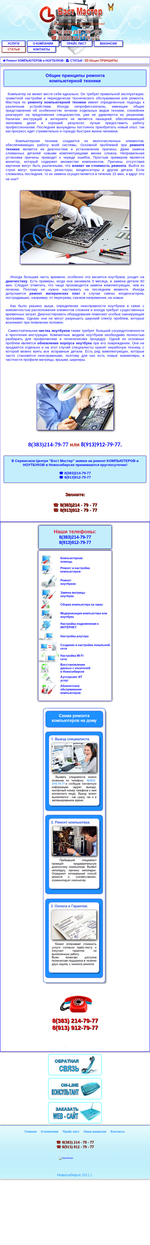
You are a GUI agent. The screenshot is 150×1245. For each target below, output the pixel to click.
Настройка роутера (74, 636)
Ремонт (65, 568)
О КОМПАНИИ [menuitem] (43, 43)
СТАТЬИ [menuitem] (14, 49)
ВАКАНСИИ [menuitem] (108, 43)
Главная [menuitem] (31, 1131)
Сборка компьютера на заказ (81, 604)
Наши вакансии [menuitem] (95, 1131)
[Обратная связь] (75, 1065)
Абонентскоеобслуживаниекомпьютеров (71, 689)
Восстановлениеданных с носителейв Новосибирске (75, 668)
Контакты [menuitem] (118, 1131)
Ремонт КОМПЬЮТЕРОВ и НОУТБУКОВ (35, 60)
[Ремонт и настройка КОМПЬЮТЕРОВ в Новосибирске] (71, 568)
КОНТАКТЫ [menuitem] (41, 49)
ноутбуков (68, 583)
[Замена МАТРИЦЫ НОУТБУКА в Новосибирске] (71, 592)
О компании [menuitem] (49, 1131)
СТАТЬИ (76, 60)
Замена (65, 592)
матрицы (78, 592)
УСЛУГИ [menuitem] (13, 43)
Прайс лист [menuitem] (71, 1131)
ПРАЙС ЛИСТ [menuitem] (76, 43)
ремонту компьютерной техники (57, 102)
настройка (82, 568)
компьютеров (70, 571)
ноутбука (67, 596)
